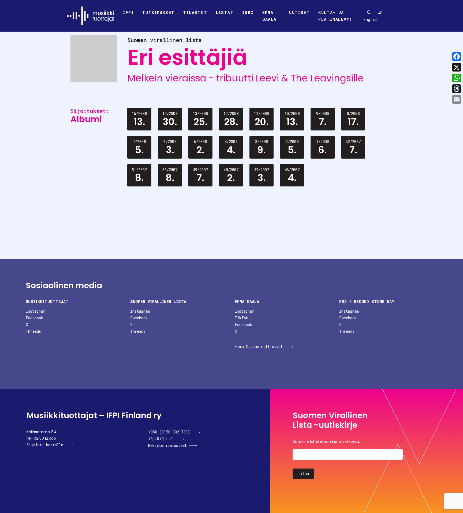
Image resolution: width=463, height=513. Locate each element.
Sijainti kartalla (45, 444)
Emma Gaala (269, 16)
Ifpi (128, 12)
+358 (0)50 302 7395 (169, 432)
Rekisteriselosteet (167, 445)
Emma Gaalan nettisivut (259, 346)
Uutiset (299, 12)
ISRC (248, 12)
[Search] (369, 12)
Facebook (34, 317)
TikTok (241, 317)
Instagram (35, 311)
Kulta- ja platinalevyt (335, 16)
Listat (225, 12)
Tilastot (195, 12)
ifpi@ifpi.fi (161, 438)
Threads (33, 331)
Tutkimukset (158, 12)
